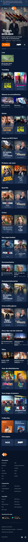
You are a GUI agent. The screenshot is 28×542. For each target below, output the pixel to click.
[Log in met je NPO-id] (25, 8)
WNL (15, 473)
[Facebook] (22, 537)
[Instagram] (25, 537)
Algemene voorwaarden (7, 526)
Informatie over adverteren (7, 532)
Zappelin (4, 499)
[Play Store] (16, 517)
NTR (15, 463)
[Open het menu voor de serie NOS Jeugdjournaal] (25, 397)
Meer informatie (6, 4)
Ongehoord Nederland (19, 465)
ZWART (16, 476)
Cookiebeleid (19, 529)
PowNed (16, 468)
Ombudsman (17, 504)
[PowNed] (20, 442)
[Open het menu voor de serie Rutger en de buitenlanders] (12, 310)
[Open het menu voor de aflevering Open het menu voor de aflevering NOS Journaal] (12, 98)
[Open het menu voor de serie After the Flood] (25, 216)
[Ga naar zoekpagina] (21, 8)
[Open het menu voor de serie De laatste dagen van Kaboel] (12, 142)
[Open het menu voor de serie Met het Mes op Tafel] (25, 167)
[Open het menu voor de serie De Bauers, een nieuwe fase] (25, 142)
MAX (3, 476)
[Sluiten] (26, 1)
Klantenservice (17, 491)
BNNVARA (4, 465)
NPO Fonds (16, 501)
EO (2, 468)
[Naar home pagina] (14, 8)
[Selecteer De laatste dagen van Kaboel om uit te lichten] (14, 48)
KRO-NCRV (4, 473)
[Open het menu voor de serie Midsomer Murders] (12, 216)
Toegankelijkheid (5, 488)
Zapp (3, 501)
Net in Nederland (18, 507)
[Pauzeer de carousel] (24, 44)
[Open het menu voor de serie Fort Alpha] (12, 73)
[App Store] (6, 517)
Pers (3, 491)
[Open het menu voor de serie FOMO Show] (12, 192)
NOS (3, 478)
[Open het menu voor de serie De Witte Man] (25, 285)
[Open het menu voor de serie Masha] (12, 372)
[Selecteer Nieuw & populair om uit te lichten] (24, 48)
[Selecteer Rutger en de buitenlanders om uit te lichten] (4, 48)
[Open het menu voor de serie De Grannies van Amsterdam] (25, 73)
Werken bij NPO (17, 488)
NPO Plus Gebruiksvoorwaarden (9, 529)
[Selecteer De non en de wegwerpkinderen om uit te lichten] (19, 48)
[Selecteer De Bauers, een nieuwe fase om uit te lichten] (9, 48)
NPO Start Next (5, 504)
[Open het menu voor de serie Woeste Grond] (12, 117)
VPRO (15, 470)
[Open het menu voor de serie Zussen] (25, 241)
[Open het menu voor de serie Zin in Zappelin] (25, 372)
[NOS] (7, 442)
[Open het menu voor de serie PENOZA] (12, 241)
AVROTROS (4, 463)
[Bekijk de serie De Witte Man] (20, 292)
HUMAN (3, 470)
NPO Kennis (16, 499)
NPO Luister (4, 509)
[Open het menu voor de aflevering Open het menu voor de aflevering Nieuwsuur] (25, 98)
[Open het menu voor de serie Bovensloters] (12, 167)
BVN (3, 507)
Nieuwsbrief (17, 486)
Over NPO (4, 486)
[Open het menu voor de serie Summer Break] (12, 397)
